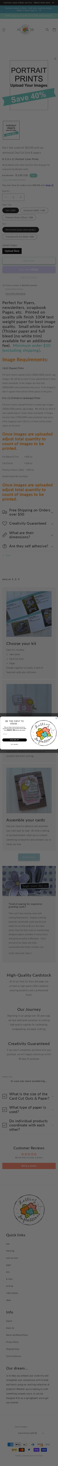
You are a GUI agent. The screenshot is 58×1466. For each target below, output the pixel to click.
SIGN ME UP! (14, 740)
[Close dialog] (56, 718)
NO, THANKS (14, 744)
